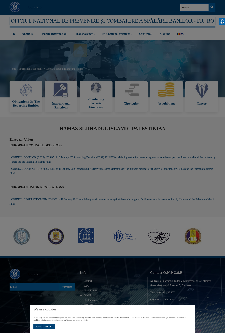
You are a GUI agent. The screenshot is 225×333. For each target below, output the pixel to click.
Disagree (49, 326)
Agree (38, 326)
